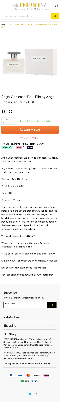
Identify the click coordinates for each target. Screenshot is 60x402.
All (11, 25)
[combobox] (26, 16)
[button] (30, 137)
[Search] (55, 16)
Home (4, 25)
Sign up (52, 305)
